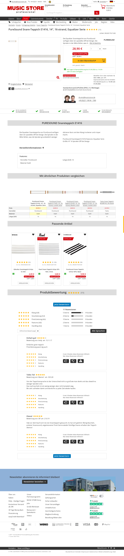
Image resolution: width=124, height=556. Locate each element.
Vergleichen (23, 283)
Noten (104, 18)
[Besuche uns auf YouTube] (114, 548)
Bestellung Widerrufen (53, 518)
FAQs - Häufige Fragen (17, 501)
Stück (104, 49)
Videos (29, 516)
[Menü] (103, 494)
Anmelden (102, 2)
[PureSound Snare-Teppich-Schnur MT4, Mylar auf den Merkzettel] (85, 234)
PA (57, 18)
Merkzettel (29, 84)
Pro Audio (63, 18)
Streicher (49, 18)
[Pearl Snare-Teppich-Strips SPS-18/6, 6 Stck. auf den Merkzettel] (59, 234)
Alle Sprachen (98, 330)
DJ (79, 18)
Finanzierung (13, 513)
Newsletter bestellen (33, 481)
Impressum (85, 552)
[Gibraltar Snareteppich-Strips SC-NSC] (23, 249)
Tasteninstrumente (37, 18)
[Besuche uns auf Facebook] (108, 548)
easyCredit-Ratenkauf (16, 517)
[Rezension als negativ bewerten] (73, 361)
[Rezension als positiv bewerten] (66, 361)
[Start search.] (96, 13)
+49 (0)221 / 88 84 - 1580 (87, 100)
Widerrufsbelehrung (105, 552)
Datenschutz (94, 552)
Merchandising (61, 22)
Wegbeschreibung (52, 514)
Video (112, 22)
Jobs (96, 22)
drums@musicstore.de (19, 2)
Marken (75, 22)
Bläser (91, 18)
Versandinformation (52, 494)
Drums (25, 18)
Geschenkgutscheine (52, 511)
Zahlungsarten (50, 498)
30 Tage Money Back (16, 510)
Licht (84, 18)
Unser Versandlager (52, 504)
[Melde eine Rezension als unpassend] (81, 361)
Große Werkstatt (33, 507)
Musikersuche (87, 22)
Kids (97, 18)
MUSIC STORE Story (34, 500)
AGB (114, 552)
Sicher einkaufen (51, 501)
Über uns (12, 494)
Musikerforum (70, 552)
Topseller (46, 22)
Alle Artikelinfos (95, 43)
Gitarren (11, 18)
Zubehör (112, 18)
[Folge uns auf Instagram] (111, 548)
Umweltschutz (50, 508)
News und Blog (23, 548)
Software (73, 18)
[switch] (101, 496)
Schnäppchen (16, 22)
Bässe (19, 18)
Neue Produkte (32, 22)
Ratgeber (104, 22)
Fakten (11, 498)
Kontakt (11, 548)
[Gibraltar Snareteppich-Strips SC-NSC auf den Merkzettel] (33, 234)
